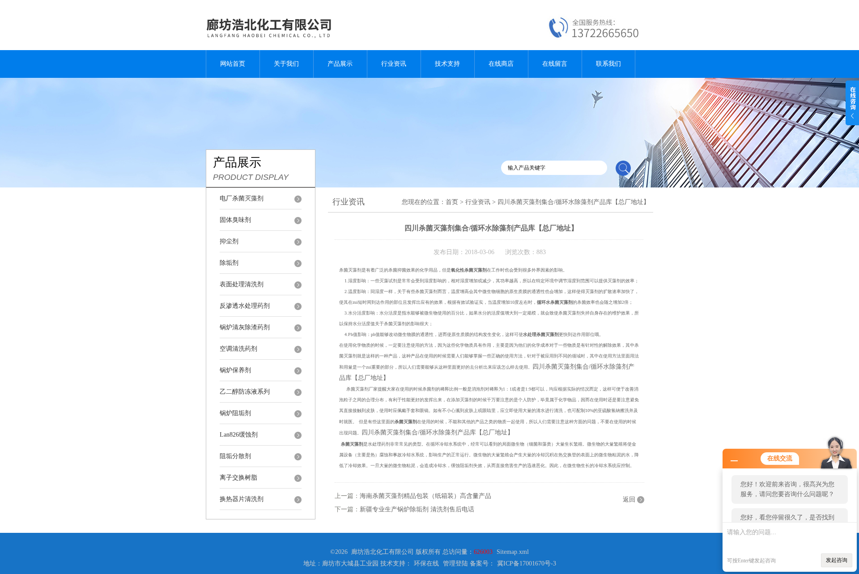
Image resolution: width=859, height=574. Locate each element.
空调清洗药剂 (238, 348)
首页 (452, 202)
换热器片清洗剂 (242, 499)
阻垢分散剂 (235, 456)
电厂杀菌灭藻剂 (242, 198)
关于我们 (286, 63)
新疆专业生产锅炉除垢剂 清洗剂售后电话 (417, 509)
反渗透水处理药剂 (245, 305)
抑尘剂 (229, 241)
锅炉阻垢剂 (235, 413)
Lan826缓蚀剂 (239, 434)
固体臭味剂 (235, 220)
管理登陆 (455, 563)
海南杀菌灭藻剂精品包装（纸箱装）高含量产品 (425, 496)
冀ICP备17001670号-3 (526, 563)
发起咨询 (836, 560)
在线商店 (501, 63)
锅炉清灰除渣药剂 (245, 327)
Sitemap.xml (513, 551)
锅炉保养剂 (235, 370)
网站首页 (232, 63)
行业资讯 (393, 63)
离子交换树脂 (238, 477)
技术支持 (447, 63)
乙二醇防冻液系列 (245, 391)
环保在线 (426, 563)
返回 (629, 499)
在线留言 (554, 63)
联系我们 (608, 63)
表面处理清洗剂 (242, 284)
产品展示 (340, 63)
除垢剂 (229, 262)
